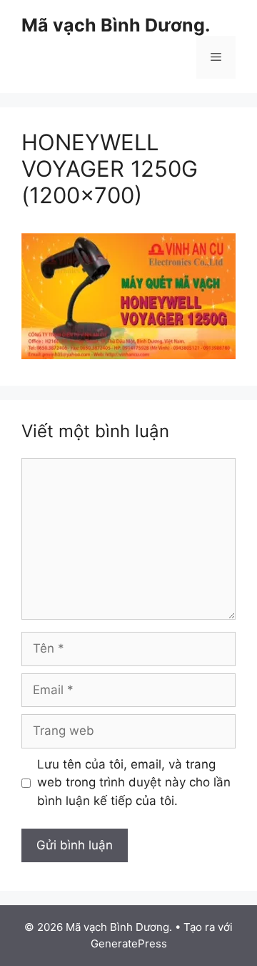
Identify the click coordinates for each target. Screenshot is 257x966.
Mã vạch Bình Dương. (115, 25)
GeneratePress (129, 943)
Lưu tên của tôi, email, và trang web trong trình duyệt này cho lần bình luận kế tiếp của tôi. (134, 782)
